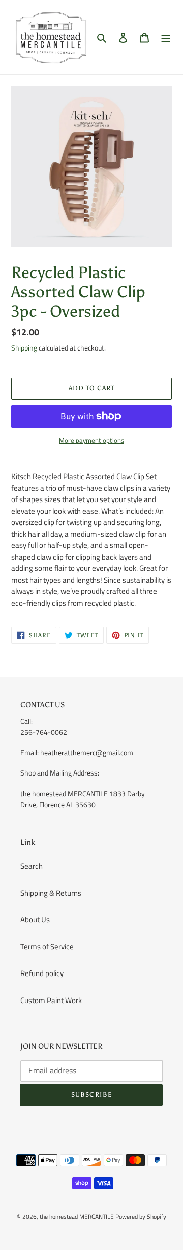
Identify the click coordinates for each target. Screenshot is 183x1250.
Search (31, 866)
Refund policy (42, 973)
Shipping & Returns (50, 893)
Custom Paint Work (51, 1000)
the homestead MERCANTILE (77, 1216)
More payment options (91, 440)
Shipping (24, 347)
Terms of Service (47, 947)
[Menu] (165, 37)
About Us (35, 920)
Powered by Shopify (140, 1216)
